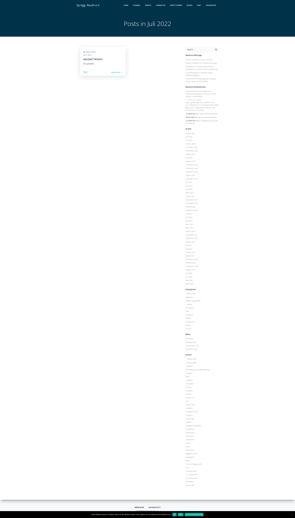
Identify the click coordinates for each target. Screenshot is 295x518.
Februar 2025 (191, 161)
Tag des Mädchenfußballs (207, 114)
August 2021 (190, 242)
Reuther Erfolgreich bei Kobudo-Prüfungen (201, 63)
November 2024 (192, 168)
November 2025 (192, 151)
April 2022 (189, 224)
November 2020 (192, 259)
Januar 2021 (190, 256)
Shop (187, 461)
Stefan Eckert (91, 52)
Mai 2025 (189, 158)
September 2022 (192, 210)
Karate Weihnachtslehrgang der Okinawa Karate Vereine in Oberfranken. (201, 93)
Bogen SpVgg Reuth (193, 301)
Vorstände (189, 482)
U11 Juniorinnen (191, 475)
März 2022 (190, 228)
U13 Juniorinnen (191, 478)
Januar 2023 (190, 196)
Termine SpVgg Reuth (194, 464)
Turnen (188, 329)
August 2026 (190, 133)
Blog (187, 376)
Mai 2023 (189, 189)
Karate (148, 5)
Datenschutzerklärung (194, 514)
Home (126, 5)
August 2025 (190, 154)
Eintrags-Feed (191, 342)
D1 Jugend (189, 308)
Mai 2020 (189, 280)
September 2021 (192, 238)
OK (174, 514)
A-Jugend (189, 366)
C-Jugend (189, 380)
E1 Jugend (189, 315)
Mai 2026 (189, 140)
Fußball (136, 5)
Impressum (190, 439)
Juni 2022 (189, 217)
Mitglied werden (192, 454)
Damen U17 (190, 398)
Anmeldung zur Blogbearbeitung (198, 370)
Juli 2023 (189, 182)
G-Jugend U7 (190, 429)
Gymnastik (160, 5)
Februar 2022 (191, 231)
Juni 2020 (189, 277)
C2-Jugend (189, 383)
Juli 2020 (189, 273)
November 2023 (192, 179)
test (187, 468)
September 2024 (192, 172)
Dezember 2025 (192, 147)
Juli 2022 (189, 214)
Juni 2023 (189, 186)
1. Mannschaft (191, 359)
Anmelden (189, 339)
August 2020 (190, 270)
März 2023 (190, 193)
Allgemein (189, 297)
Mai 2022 (189, 221)
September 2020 (192, 266)
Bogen (189, 5)
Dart (199, 5)
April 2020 (189, 284)
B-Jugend (189, 373)
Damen (188, 394)
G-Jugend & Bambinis (194, 426)
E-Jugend (189, 408)
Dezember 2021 (192, 235)
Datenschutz (190, 405)
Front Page (190, 419)
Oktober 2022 (191, 207)
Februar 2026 (191, 144)
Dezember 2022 (192, 200)
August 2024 (190, 175)
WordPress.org (191, 349)
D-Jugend (189, 391)
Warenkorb (190, 485)
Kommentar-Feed (192, 346)
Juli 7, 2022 (87, 55)
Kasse (188, 447)
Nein (180, 514)
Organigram (190, 457)
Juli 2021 (189, 245)
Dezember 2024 (192, 165)
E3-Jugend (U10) (192, 411)
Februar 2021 (191, 252)
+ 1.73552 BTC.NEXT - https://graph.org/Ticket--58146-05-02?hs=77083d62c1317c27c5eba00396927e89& (202, 102)
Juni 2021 (189, 249)
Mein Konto (190, 450)
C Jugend (189, 304)
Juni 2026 (189, 137)
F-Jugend (189, 415)
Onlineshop (211, 5)
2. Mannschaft (191, 363)
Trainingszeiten (191, 471)
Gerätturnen (176, 5)
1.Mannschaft (191, 294)
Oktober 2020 (191, 263)
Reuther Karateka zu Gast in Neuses (199, 60)
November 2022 (192, 203)
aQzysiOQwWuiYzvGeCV (195, 91)
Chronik (188, 387)
